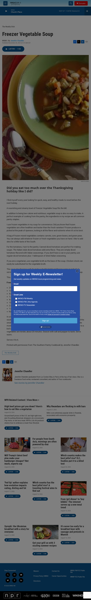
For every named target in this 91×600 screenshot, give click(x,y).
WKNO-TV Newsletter (26, 305)
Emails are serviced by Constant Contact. (59, 314)
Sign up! (45, 320)
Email (16, 284)
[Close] (78, 271)
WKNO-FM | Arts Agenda (28, 301)
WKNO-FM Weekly (25, 298)
